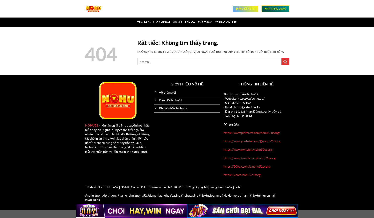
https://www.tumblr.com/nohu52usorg (249, 158)
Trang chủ (145, 22)
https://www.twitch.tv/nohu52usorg (247, 149)
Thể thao (205, 22)
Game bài (163, 22)
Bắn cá (190, 22)
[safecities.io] (95, 9)
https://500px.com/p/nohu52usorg (246, 166)
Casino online (226, 22)
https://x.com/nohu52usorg (241, 175)
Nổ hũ (177, 22)
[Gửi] (285, 61)
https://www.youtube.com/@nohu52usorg (251, 141)
